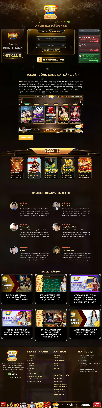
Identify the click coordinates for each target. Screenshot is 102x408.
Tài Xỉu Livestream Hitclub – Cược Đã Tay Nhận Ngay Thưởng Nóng (51, 342)
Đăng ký (31, 364)
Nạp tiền (31, 374)
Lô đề (55, 380)
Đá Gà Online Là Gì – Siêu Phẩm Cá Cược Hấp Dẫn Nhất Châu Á (17, 306)
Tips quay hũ (58, 390)
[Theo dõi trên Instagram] (7, 387)
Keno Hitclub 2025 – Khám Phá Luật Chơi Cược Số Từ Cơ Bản (51, 306)
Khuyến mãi (32, 382)
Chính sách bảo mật (35, 390)
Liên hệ (31, 380)
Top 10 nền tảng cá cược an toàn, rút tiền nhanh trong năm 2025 (17, 341)
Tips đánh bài (58, 388)
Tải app (31, 369)
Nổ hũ (56, 367)
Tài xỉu (56, 372)
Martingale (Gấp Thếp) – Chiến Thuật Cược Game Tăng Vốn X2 (85, 341)
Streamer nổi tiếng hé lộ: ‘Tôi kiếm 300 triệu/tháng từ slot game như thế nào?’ (85, 307)
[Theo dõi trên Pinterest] (20, 387)
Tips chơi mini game (60, 393)
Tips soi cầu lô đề (59, 401)
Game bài (57, 364)
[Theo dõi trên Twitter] (15, 387)
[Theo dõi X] (13, 387)
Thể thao (56, 377)
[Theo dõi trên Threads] (18, 387)
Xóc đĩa (56, 374)
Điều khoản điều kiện (35, 388)
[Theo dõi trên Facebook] (5, 387)
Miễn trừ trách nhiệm (35, 385)
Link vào (31, 372)
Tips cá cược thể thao (60, 395)
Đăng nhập (32, 367)
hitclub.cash (64, 22)
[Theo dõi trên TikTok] (10, 387)
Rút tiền (31, 377)
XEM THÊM (27, 137)
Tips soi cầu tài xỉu (59, 398)
